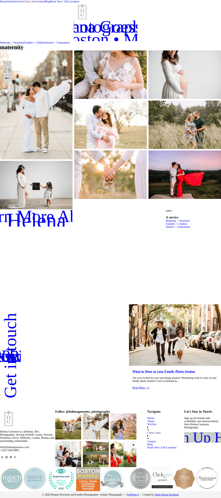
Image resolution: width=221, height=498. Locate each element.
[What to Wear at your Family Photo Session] (175, 335)
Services (18, 1)
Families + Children (34, 42)
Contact (40, 1)
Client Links (29, 1)
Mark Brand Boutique (167, 494)
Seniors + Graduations (57, 42)
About (10, 1)
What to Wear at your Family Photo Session (163, 371)
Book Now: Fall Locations (64, 1)
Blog (47, 1)
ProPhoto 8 (133, 494)
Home (3, 1)
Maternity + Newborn (12, 42)
